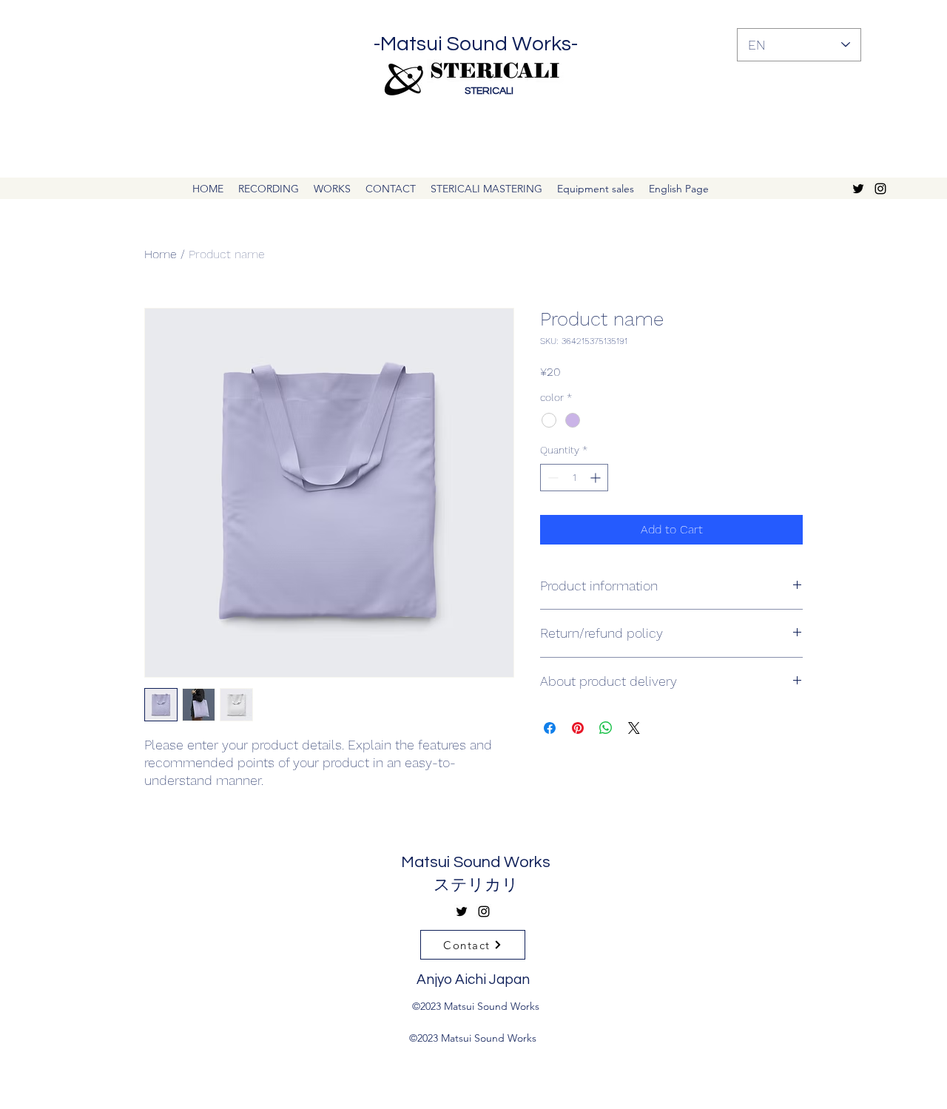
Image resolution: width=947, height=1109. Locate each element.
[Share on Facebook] (550, 728)
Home (160, 254)
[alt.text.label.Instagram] (880, 188)
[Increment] (596, 478)
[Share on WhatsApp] (606, 728)
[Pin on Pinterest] (578, 728)
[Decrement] (551, 478)
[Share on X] (634, 728)
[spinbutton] (574, 478)
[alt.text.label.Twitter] (858, 188)
